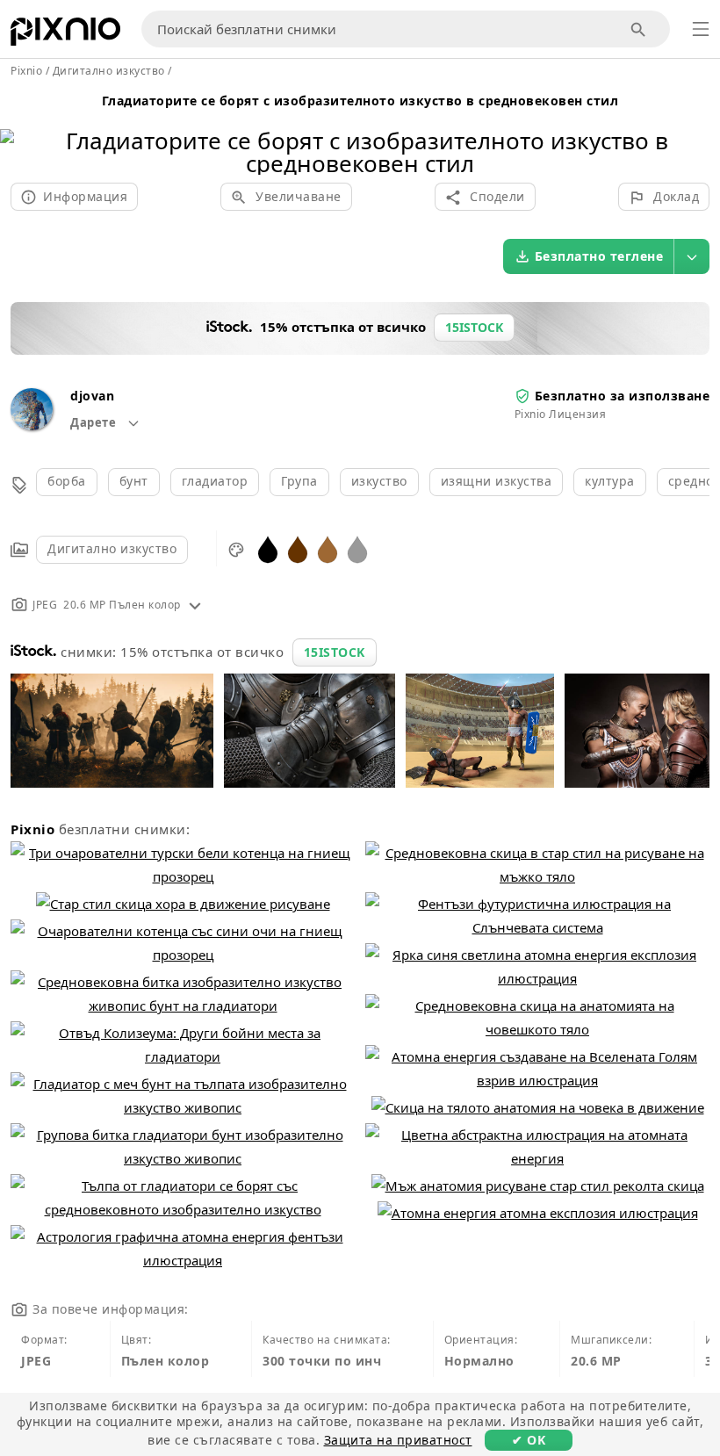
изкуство (379, 480)
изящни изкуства (496, 480)
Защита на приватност (398, 1439)
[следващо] (700, 129)
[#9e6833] (327, 548)
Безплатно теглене (599, 256)
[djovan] (32, 425)
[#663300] (297, 548)
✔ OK (528, 1439)
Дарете (94, 422)
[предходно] (20, 129)
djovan (92, 395)
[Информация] (195, 604)
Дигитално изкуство (111, 548)
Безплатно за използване (622, 395)
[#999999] (357, 548)
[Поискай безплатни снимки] (638, 29)
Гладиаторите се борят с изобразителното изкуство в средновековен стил (360, 100)
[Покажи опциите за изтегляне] (691, 256)
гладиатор (215, 480)
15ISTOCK (334, 652)
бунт (133, 480)
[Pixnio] (65, 35)
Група (299, 480)
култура (610, 480)
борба (66, 480)
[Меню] (700, 29)
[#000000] (267, 548)
